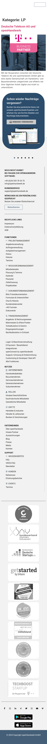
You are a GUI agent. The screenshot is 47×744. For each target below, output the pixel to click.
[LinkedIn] (15, 708)
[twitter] (26, 708)
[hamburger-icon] (43, 11)
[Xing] (21, 708)
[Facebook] (4, 708)
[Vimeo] (42, 708)
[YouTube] (37, 708)
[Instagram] (10, 708)
